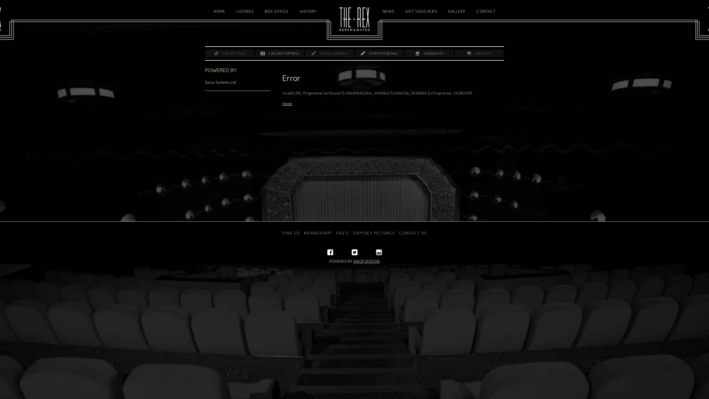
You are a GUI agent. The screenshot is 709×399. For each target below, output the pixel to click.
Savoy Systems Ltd (220, 82)
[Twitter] (355, 252)
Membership (318, 233)
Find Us (291, 233)
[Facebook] (330, 252)
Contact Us (413, 233)
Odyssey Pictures (374, 233)
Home (287, 103)
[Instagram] (379, 252)
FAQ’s (342, 233)
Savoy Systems (366, 261)
